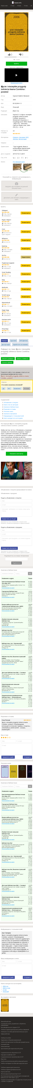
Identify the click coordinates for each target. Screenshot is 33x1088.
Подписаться (16, 563)
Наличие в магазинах (10, 414)
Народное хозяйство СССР (8, 1055)
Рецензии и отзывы (10, 409)
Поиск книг (4, 6)
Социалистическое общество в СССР (11, 1052)
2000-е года (6, 988)
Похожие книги (8, 411)
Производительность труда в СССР (10, 1027)
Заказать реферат (8, 358)
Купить (16, 63)
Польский (6, 991)
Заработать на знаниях (20, 344)
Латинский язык (5, 1046)
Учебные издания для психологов (10, 1067)
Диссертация (22, 139)
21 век (5, 990)
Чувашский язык (5, 1034)
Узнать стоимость (22, 358)
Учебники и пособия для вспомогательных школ (14, 1032)
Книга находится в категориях (13, 418)
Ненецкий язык (5, 1044)
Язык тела (3, 1059)
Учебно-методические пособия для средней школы (15, 1042)
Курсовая (22, 137)
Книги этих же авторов (11, 405)
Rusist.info (17, 3)
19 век (26, 6)
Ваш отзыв (4, 735)
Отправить (27, 757)
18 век (19, 6)
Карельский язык (5, 1071)
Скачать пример (7, 362)
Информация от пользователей (14, 416)
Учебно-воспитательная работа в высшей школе (14, 1061)
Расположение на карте (8, 588)
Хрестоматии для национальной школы (12, 1048)
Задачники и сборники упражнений (11, 1040)
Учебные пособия (6, 1038)
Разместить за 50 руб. (9, 519)
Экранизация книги (16, 83)
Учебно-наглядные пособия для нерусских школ (14, 1063)
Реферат (15, 137)
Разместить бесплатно (9, 548)
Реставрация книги (19, 162)
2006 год (5, 986)
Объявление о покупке (11, 402)
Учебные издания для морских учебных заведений (15, 1029)
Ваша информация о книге (10, 958)
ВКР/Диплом (23, 341)
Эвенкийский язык (6, 1021)
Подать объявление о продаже (11, 527)
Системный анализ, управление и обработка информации (13, 1024)
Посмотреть (26, 213)
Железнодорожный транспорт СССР (11, 1074)
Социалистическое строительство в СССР (12, 1057)
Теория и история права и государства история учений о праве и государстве (16, 1080)
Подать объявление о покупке (11, 498)
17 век (12, 6)
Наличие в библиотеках (11, 407)
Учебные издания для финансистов (10, 1069)
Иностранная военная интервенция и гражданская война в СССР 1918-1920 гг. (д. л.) (15, 1076)
